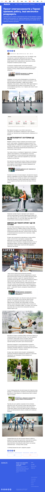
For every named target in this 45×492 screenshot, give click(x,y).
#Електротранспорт (18, 452)
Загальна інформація (34, 477)
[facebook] (10, 51)
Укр (38, 4)
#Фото (35, 452)
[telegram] (8, 51)
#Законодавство (10, 452)
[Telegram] (8, 489)
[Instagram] (10, 489)
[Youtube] (6, 489)
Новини (16, 4)
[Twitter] (4, 489)
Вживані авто (32, 4)
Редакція (32, 482)
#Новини (31, 452)
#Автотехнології (26, 452)
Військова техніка (26, 4)
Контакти (32, 484)
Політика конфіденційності (35, 486)
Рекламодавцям (33, 479)
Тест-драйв (20, 4)
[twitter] (12, 51)
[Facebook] (2, 489)
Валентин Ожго (13, 53)
